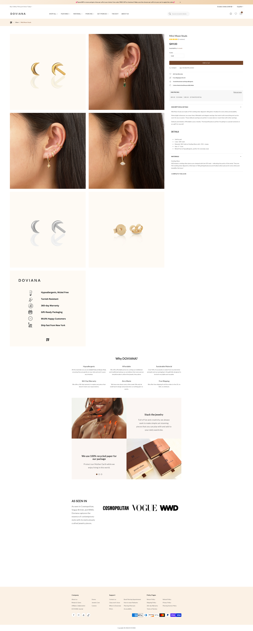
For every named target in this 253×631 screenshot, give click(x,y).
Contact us (112, 599)
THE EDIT (115, 14)
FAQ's (111, 609)
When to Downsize (115, 606)
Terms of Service (152, 609)
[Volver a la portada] (11, 22)
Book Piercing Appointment (132, 599)
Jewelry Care (96, 602)
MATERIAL (77, 14)
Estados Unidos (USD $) (224, 6)
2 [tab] (99, 474)
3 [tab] (101, 474)
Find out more (238, 92)
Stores (94, 599)
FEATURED (65, 14)
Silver (17, 22)
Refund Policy (167, 599)
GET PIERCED (102, 14)
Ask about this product (188, 68)
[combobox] (178, 14)
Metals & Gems (76, 602)
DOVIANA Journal (77, 609)
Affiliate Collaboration (78, 606)
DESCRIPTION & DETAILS (179, 107)
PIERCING (89, 14)
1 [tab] (96, 474)
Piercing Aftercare (129, 606)
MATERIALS (175, 156)
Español (239, 6)
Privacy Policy (167, 602)
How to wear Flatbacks (131, 602)
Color (171, 52)
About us (74, 599)
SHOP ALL (52, 14)
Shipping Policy (151, 602)
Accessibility (128, 609)
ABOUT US (125, 14)
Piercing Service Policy (170, 606)
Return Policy (151, 599)
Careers (94, 606)
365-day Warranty (152, 606)
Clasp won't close (114, 602)
